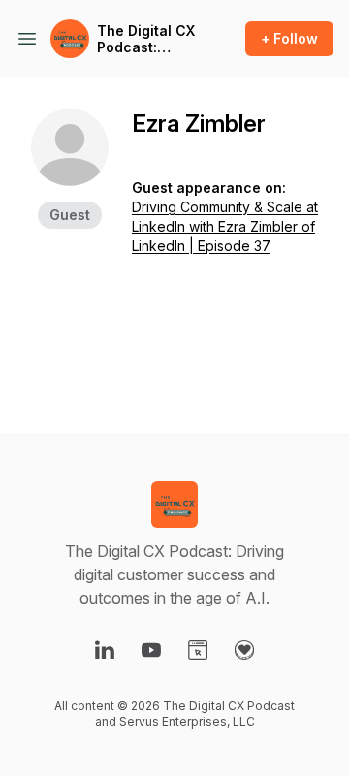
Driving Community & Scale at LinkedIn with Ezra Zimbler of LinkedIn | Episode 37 (225, 226)
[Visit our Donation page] (244, 650)
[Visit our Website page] (197, 650)
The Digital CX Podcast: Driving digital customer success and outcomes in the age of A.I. (146, 39)
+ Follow (289, 38)
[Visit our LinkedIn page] (104, 650)
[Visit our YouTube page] (151, 650)
